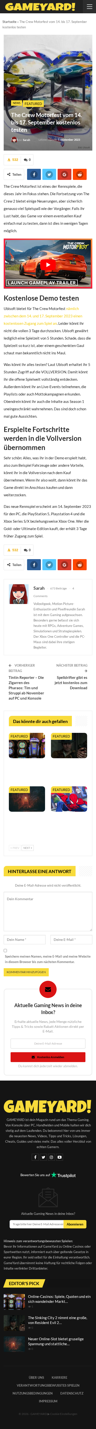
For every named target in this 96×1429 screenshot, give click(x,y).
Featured (33, 104)
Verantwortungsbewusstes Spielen (48, 1385)
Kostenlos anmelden (50, 1057)
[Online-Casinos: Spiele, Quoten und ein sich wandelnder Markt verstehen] (27, 745)
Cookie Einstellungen (63, 1414)
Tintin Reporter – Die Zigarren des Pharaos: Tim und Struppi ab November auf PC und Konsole (26, 687)
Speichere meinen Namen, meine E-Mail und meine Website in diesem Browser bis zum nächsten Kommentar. (48, 959)
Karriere (59, 1377)
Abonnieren (75, 1224)
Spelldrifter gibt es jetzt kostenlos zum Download (71, 682)
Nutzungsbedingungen (33, 1393)
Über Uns (36, 1377)
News (16, 102)
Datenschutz (71, 1393)
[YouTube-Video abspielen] (48, 265)
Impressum (48, 1401)
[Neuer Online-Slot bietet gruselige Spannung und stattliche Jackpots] (27, 799)
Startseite (9, 22)
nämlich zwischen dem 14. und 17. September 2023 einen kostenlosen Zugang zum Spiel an (43, 316)
